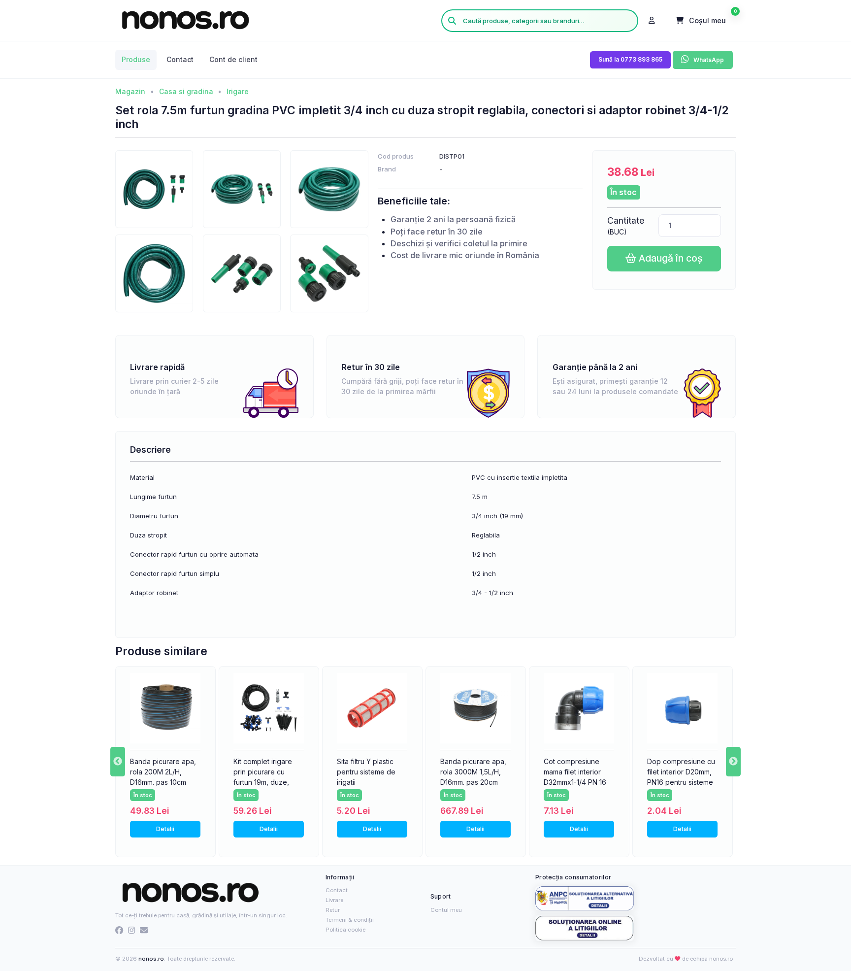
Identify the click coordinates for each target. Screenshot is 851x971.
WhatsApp (708, 60)
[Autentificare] (652, 21)
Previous (117, 761)
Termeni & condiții (350, 919)
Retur (333, 909)
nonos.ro (151, 958)
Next (733, 761)
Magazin (130, 91)
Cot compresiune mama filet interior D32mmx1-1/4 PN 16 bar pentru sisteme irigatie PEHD (575, 782)
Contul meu (446, 909)
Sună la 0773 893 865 (630, 59)
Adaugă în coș (669, 258)
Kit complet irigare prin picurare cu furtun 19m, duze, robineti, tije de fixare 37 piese (268, 782)
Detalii (165, 829)
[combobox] (539, 20)
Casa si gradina (186, 91)
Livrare (334, 900)
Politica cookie (345, 929)
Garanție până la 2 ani (595, 367)
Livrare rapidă (157, 367)
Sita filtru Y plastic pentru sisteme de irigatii (366, 771)
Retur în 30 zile (370, 367)
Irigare (238, 91)
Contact (337, 890)
